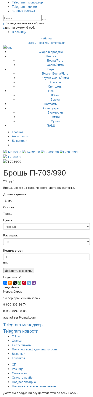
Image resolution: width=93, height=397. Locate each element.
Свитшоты (55, 86)
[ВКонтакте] (5, 283)
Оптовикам (19, 373)
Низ (50, 90)
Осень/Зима (55, 64)
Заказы (32, 42)
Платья (51, 56)
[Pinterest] (24, 283)
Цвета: (8, 220)
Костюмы (50, 103)
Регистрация (57, 42)
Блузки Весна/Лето (55, 73)
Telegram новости (24, 6)
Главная (18, 132)
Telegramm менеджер (27, 2)
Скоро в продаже (51, 51)
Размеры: (10, 235)
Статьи (17, 340)
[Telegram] (29, 283)
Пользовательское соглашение (34, 386)
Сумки (55, 121)
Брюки (55, 99)
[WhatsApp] (19, 283)
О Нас (16, 336)
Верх (50, 69)
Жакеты (55, 82)
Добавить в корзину (18, 270)
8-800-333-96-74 (23, 11)
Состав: (9, 206)
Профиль (43, 42)
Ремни (55, 116)
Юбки (55, 95)
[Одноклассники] (10, 283)
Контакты (18, 358)
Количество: (13, 250)
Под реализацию (24, 381)
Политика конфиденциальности (34, 349)
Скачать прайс (22, 377)
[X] (15, 283)
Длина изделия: (15, 193)
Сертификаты (21, 345)
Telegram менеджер (23, 324)
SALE (51, 125)
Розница (18, 368)
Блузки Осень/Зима (55, 77)
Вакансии (18, 353)
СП (14, 364)
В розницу (19, 31)
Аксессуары (51, 108)
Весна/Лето (55, 60)
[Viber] (34, 283)
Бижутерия (55, 112)
